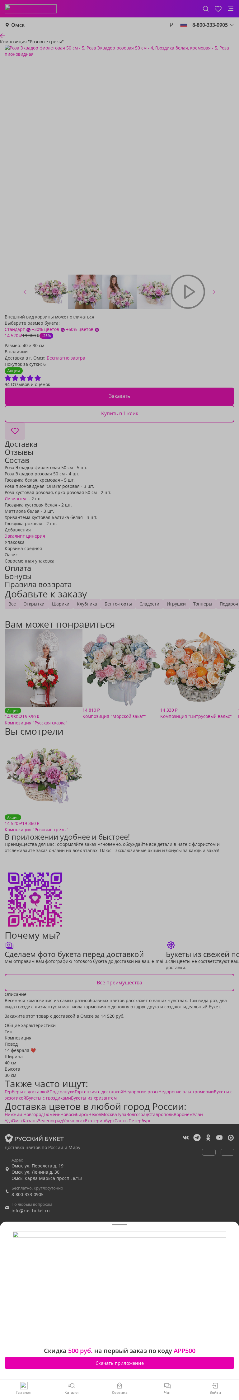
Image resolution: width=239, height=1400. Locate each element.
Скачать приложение (120, 1363)
